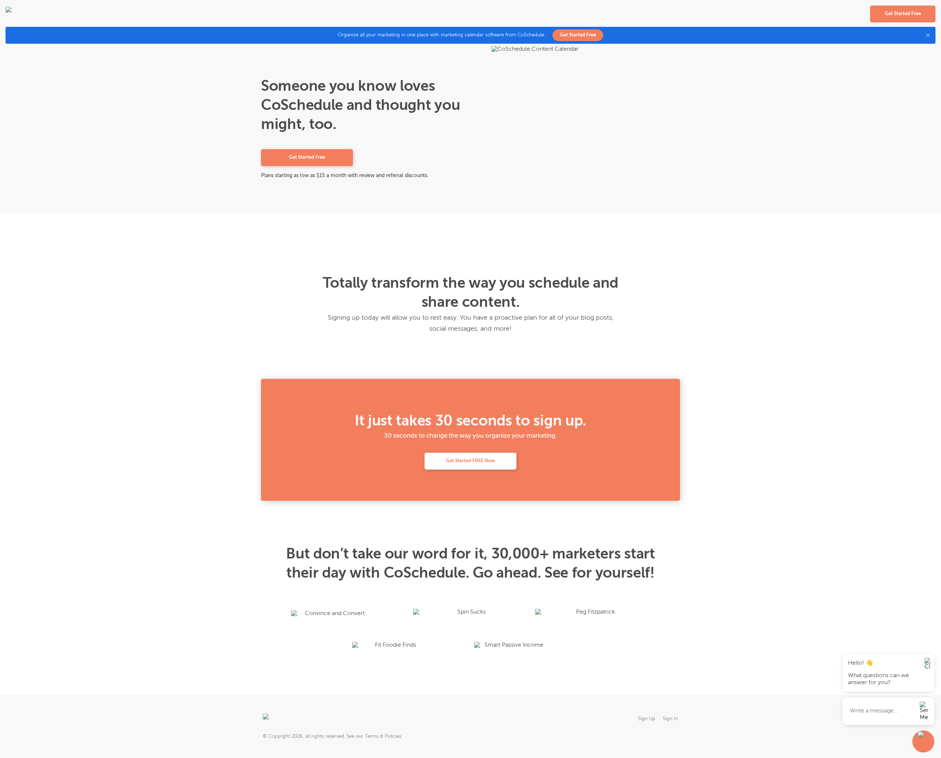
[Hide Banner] (928, 35)
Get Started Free (578, 35)
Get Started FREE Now (470, 461)
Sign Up (646, 718)
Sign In (670, 718)
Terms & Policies (383, 736)
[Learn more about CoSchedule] (287, 719)
